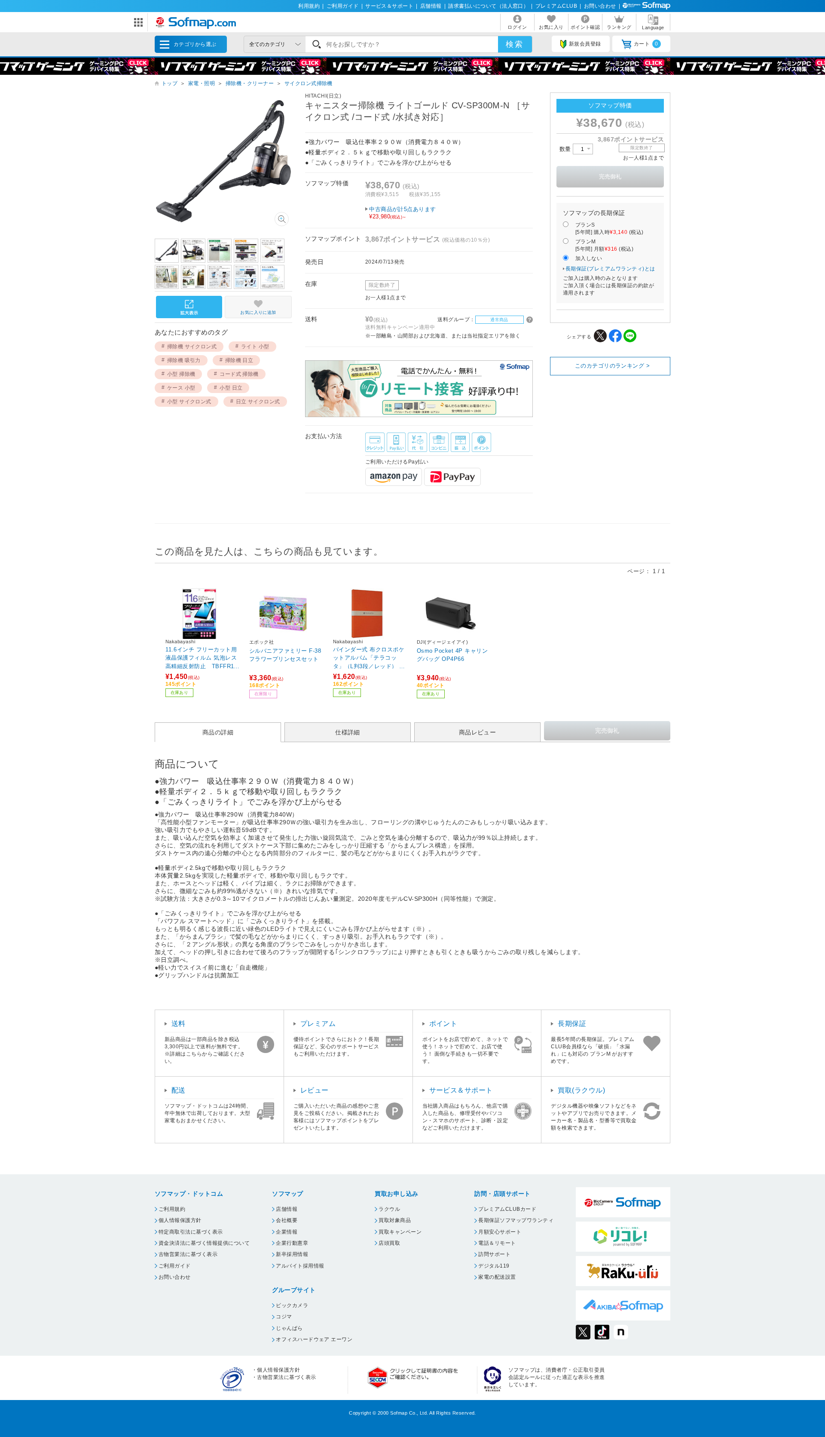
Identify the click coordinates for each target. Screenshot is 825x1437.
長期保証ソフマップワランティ (515, 1220)
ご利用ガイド (343, 6)
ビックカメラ (292, 1305)
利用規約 (309, 6)
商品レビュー (477, 732)
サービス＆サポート (389, 6)
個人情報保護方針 (180, 1220)
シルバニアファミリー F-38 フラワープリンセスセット (285, 655)
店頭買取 (389, 1243)
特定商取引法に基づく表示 (191, 1232)
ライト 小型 (255, 347)
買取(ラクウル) (581, 1090)
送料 (178, 1023)
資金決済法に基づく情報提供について (204, 1243)
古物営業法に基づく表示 (188, 1254)
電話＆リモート (497, 1243)
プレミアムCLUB (556, 6)
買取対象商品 (395, 1220)
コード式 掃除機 (239, 374)
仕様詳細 (347, 732)
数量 (566, 149)
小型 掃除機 (181, 374)
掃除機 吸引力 (184, 360)
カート (646, 44)
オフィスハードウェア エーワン (314, 1339)
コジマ (284, 1317)
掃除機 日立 (239, 360)
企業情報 (286, 1232)
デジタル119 (493, 1266)
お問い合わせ (600, 6)
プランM (604, 245)
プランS (609, 228)
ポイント (443, 1023)
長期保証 (572, 1023)
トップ (169, 83)
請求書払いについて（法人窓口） (488, 6)
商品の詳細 (217, 732)
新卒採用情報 (292, 1254)
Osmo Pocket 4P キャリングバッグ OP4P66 (452, 655)
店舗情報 (431, 6)
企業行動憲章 (292, 1243)
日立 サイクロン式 (258, 402)
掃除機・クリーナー (250, 83)
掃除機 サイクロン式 (192, 347)
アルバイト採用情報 (300, 1266)
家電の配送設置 (497, 1277)
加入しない (588, 258)
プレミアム (318, 1023)
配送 (178, 1090)
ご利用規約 (172, 1209)
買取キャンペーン (400, 1232)
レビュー (314, 1090)
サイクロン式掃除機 (308, 83)
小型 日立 (231, 388)
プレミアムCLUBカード (507, 1209)
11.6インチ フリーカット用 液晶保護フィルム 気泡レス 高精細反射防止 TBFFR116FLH (202, 657)
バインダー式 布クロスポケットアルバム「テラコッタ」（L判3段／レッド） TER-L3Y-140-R (370, 657)
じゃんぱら (289, 1328)
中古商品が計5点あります (402, 213)
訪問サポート (494, 1254)
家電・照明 (201, 83)
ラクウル (389, 1209)
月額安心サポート (499, 1232)
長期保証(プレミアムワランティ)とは (610, 269)
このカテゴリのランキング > (612, 365)
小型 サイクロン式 (189, 402)
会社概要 (286, 1220)
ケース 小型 (181, 388)
